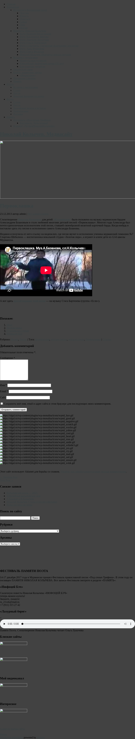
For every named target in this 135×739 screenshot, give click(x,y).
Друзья (23, 27)
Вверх (3, 734)
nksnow (41, 737)
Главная (11, 4)
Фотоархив (13, 7)
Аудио (10, 84)
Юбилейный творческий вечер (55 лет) (42, 63)
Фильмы (18, 114)
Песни (16, 93)
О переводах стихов (18, 330)
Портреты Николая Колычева (29, 30)
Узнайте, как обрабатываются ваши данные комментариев (93, 471)
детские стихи (76, 339)
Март (10, 324)
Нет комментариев (38, 213)
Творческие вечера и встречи (29, 108)
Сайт (3, 397)
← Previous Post (8, 477)
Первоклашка (14, 327)
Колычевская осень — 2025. (22, 493)
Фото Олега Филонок (32, 51)
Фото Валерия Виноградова (35, 33)
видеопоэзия (42, 339)
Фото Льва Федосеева (32, 48)
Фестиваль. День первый (34, 123)
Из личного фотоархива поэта (30, 10)
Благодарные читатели (32, 66)
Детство (24, 13)
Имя (3, 385)
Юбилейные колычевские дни (23, 495)
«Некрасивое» (28, 75)
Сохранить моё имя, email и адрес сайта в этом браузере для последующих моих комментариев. (57, 403)
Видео (10, 99)
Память (17, 81)
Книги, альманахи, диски (27, 72)
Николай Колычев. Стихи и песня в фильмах (32, 501)
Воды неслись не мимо (19, 504)
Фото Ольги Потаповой (33, 42)
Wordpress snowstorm (11, 737)
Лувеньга (25, 19)
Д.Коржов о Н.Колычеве (20, 498)
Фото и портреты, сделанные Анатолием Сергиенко (49, 45)
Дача (22, 24)
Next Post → (7, 480)
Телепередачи (20, 111)
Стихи (16, 90)
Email (4, 391)
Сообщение (7, 358)
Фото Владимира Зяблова (34, 36)
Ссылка (107, 339)
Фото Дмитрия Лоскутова (34, 39)
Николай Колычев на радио (28, 96)
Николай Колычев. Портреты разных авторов (45, 54)
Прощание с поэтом (24, 78)
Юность (24, 16)
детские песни (59, 339)
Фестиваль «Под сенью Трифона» (32, 120)
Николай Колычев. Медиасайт (36, 134)
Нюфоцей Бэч (14, 333)
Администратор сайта (12, 728)
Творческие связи (23, 69)
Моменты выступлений (33, 60)
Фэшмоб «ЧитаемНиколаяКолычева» (34, 126)
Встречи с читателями (25, 57)
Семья (23, 21)
